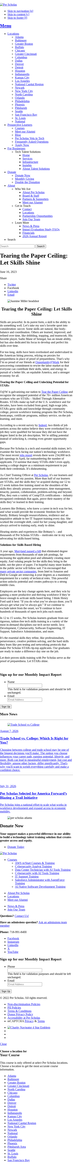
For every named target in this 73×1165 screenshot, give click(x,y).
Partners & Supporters (35, 199)
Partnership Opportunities (37, 216)
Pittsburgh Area (16, 1146)
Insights (27, 165)
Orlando (20, 97)
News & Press (30, 226)
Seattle (19, 111)
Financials (28, 232)
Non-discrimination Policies (23, 1004)
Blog (18, 135)
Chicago (20, 50)
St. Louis (20, 118)
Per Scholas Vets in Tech (29, 138)
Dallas (18, 60)
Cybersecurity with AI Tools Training (37, 873)
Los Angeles (22, 81)
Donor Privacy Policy (20, 1014)
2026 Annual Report (34, 236)
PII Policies (14, 1007)
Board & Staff (30, 195)
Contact (27, 209)
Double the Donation (27, 182)
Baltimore (21, 40)
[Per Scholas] (8, 4)
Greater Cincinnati (26, 54)
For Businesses (16, 148)
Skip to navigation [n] (20, 11)
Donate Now (22, 175)
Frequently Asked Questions (31, 141)
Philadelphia (22, 101)
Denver (19, 64)
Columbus (21, 57)
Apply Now (22, 145)
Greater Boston (24, 43)
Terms (41, 1021)
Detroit (19, 67)
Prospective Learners (19, 124)
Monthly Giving (24, 178)
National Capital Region (29, 84)
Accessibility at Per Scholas (23, 1017)
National (20, 121)
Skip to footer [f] (17, 17)
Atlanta (19, 37)
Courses (20, 128)
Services (27, 158)
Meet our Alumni (25, 131)
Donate (11, 172)
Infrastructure (30, 162)
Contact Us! (22, 915)
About (11, 185)
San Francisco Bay (26, 114)
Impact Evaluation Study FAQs (41, 229)
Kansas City (22, 77)
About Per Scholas (33, 192)
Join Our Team (31, 219)
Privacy (29, 1021)
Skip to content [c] (18, 14)
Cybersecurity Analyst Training (33, 866)
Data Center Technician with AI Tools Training (43, 869)
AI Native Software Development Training (40, 886)
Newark (20, 87)
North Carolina (24, 94)
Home (26, 155)
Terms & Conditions (19, 1011)
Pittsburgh (21, 108)
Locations (13, 33)
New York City (24, 91)
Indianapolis (22, 74)
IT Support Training (27, 876)
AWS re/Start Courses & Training (35, 863)
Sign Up (5, 706)
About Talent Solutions (36, 168)
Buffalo (19, 47)
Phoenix (20, 104)
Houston (20, 70)
